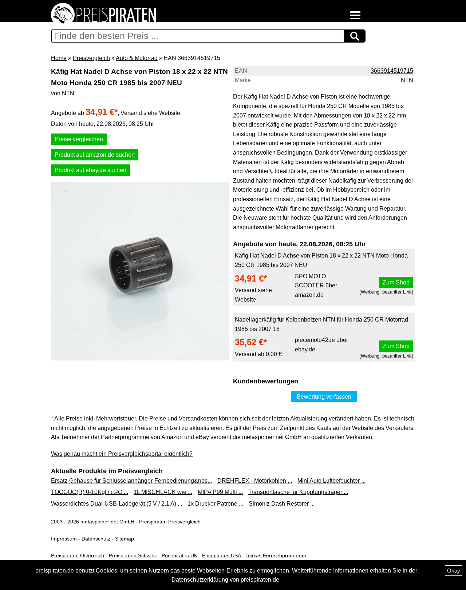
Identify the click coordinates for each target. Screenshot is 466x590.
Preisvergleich (91, 58)
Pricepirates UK (179, 555)
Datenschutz (96, 539)
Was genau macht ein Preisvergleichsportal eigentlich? (122, 454)
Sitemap (124, 539)
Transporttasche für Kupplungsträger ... (298, 492)
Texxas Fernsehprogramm (275, 555)
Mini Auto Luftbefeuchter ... (331, 481)
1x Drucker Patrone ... (215, 504)
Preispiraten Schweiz (133, 555)
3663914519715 (392, 71)
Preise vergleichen (79, 139)
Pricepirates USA (221, 555)
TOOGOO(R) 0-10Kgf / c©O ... (89, 492)
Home (59, 58)
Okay (453, 570)
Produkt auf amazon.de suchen (95, 155)
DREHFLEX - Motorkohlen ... (254, 481)
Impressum (64, 539)
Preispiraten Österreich (77, 555)
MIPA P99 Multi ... (220, 492)
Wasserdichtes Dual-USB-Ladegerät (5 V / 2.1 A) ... (116, 504)
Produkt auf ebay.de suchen (90, 170)
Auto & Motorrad (137, 58)
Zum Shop (396, 282)
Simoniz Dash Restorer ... (282, 504)
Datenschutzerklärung (199, 580)
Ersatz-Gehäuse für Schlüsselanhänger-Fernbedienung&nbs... (131, 481)
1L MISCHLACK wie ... (163, 492)
